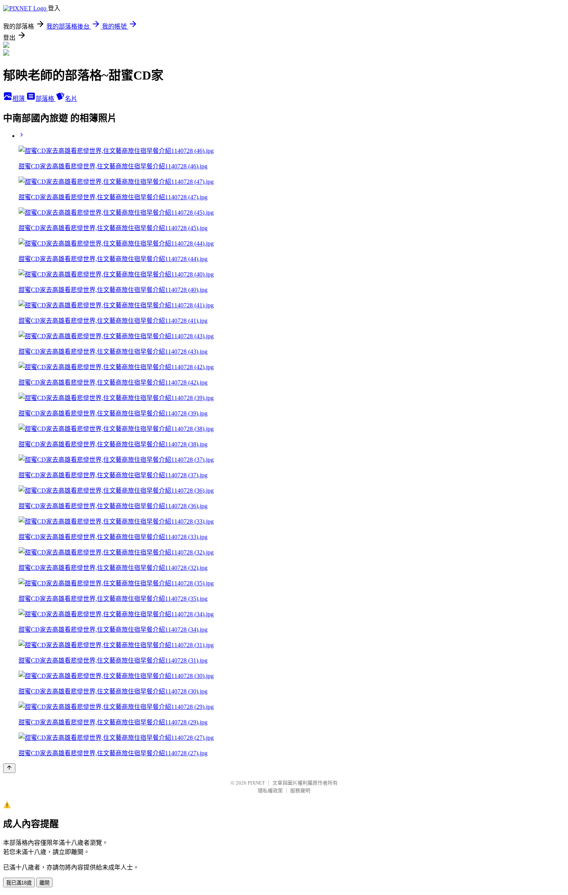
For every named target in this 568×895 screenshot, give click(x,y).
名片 (71, 98)
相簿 (19, 98)
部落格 (46, 98)
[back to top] (9, 768)
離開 (44, 883)
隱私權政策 (270, 790)
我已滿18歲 (19, 883)
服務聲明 (300, 790)
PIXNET (256, 783)
